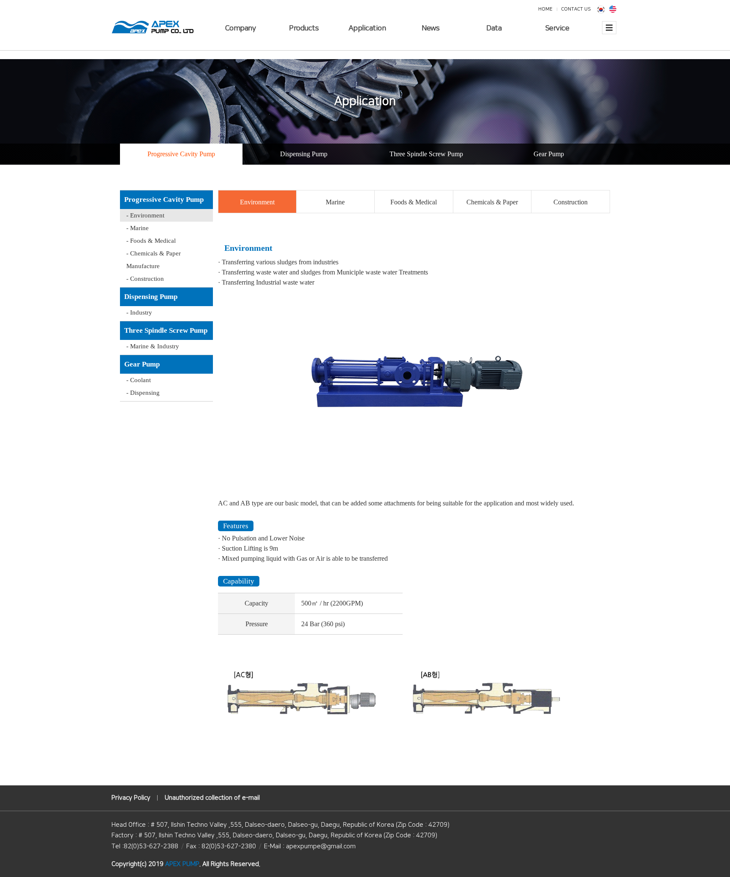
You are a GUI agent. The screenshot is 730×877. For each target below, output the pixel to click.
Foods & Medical (413, 202)
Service (557, 28)
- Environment (145, 215)
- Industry (139, 312)
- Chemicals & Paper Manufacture (153, 259)
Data (493, 28)
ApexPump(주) (153, 27)
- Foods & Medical (151, 240)
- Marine (137, 228)
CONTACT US (576, 9)
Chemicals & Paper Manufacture (492, 205)
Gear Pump (549, 153)
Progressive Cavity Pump (181, 153)
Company (240, 28)
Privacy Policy (131, 797)
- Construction (145, 278)
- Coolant (138, 380)
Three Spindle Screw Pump (426, 153)
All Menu (609, 33)
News (430, 28)
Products (304, 28)
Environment (257, 202)
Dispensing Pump (303, 153)
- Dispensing (143, 392)
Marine (335, 202)
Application (367, 28)
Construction (570, 202)
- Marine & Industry (152, 346)
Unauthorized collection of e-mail (212, 797)
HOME (545, 9)
